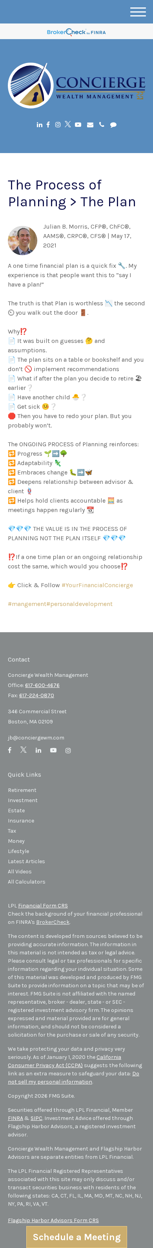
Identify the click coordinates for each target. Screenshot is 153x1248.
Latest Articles (26, 861)
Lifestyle (18, 851)
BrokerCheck (52, 922)
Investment (23, 800)
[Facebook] (48, 124)
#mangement (27, 604)
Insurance (21, 820)
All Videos (20, 871)
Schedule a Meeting (77, 1237)
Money (16, 841)
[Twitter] (68, 124)
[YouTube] (78, 124)
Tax (12, 831)
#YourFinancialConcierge (97, 585)
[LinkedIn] (39, 124)
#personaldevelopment (79, 604)
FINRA (15, 1118)
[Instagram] (58, 124)
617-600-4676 (42, 685)
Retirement (22, 790)
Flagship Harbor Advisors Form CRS (53, 1220)
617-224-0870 (36, 695)
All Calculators (27, 881)
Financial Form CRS (43, 905)
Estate (16, 810)
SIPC (36, 1118)
